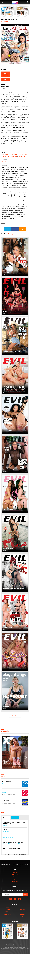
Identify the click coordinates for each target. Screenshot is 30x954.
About (15, 879)
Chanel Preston (13, 154)
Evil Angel (4, 21)
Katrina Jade (21, 156)
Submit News (15, 872)
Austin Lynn (5, 154)
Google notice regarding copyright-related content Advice (14, 822)
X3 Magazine (5, 731)
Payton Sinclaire (12, 156)
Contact (15, 877)
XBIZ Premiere (7, 914)
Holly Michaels (23, 154)
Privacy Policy (15, 881)
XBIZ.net (3, 813)
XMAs (22, 916)
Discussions (6, 818)
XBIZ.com (8, 907)
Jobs (15, 818)
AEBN (5, 79)
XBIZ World (8, 912)
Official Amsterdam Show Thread (11, 848)
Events (3, 776)
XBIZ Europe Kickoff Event (10, 836)
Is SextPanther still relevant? (10, 830)
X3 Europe (5, 791)
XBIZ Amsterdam (6, 781)
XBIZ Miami (22, 909)
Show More (15, 716)
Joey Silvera (5, 162)
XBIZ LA (22, 907)
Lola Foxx (4, 156)
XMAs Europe (5, 800)
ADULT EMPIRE (5, 74)
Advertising (15, 874)
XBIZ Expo (22, 914)
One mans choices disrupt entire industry (13, 842)
